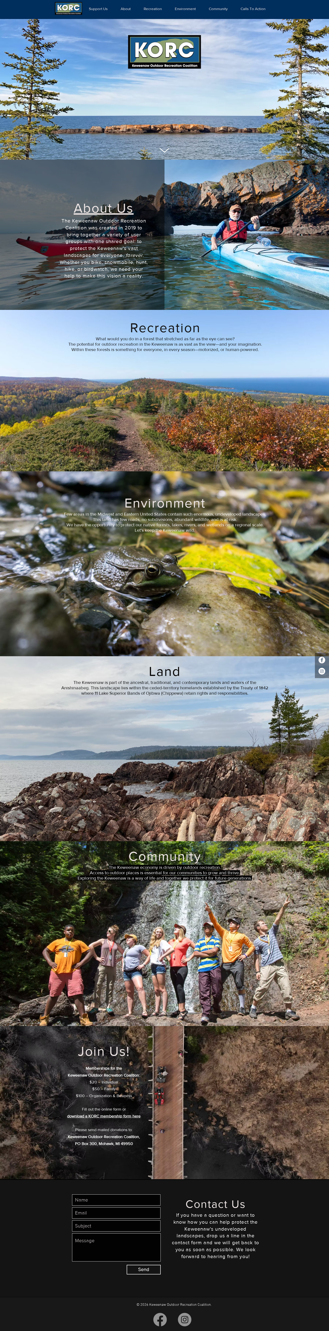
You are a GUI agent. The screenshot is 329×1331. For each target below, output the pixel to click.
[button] (164, 1322)
